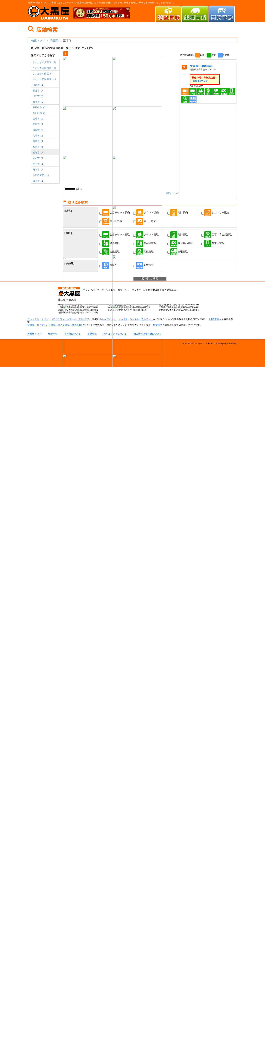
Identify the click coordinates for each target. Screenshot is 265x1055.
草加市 (39, 124)
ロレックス (33, 319)
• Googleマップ (200, 81)
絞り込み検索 (150, 278)
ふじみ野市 (41, 175)
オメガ (44, 319)
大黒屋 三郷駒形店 (201, 66)
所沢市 (39, 101)
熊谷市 (39, 90)
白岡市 (39, 180)
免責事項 (52, 333)
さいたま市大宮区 (45, 62)
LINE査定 (214, 319)
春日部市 (40, 113)
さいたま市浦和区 (45, 68)
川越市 (39, 84)
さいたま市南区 (44, 73)
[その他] (69, 263)
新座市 (39, 147)
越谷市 (39, 130)
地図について (172, 193)
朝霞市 (39, 141)
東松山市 (40, 107)
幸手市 (39, 163)
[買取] (68, 232)
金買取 (30, 325)
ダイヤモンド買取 (46, 325)
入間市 (39, 135)
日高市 (39, 169)
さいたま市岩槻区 (45, 79)
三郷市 (39, 152)
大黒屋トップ (34, 333)
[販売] (68, 210)
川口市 (39, 96)
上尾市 (39, 118)
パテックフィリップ (61, 319)
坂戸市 (39, 158)
